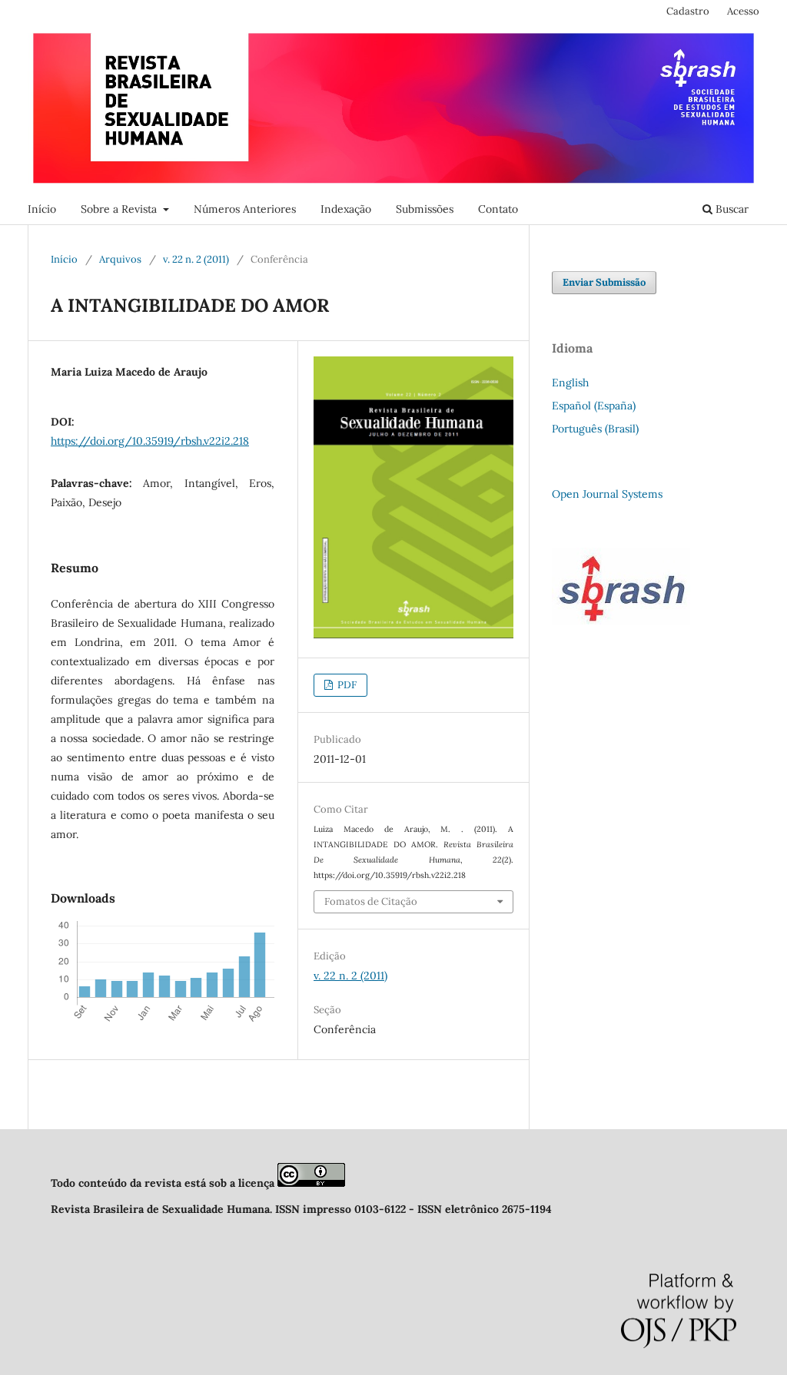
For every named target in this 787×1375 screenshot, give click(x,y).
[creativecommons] (311, 1183)
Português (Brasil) (595, 429)
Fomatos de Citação (370, 901)
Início (42, 209)
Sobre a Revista (120, 209)
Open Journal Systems (607, 494)
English (570, 382)
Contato (498, 209)
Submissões (424, 209)
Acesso (743, 11)
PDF (346, 684)
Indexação (345, 209)
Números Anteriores (245, 209)
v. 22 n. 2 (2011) (196, 259)
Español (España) (594, 405)
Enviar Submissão (604, 282)
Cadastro (687, 11)
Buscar (730, 209)
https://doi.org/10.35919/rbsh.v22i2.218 (150, 441)
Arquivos (120, 259)
